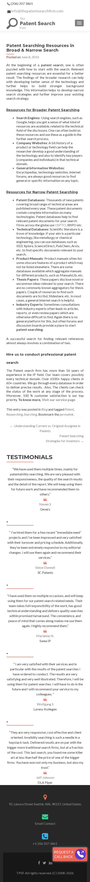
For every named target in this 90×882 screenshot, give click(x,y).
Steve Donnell (45, 567)
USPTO (60, 225)
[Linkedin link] (50, 862)
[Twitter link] (44, 862)
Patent (69, 409)
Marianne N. (45, 636)
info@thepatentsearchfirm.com (37, 11)
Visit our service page (58, 400)
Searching (30, 414)
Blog (44, 409)
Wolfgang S (45, 704)
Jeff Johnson (45, 777)
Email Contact (45, 823)
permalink (66, 414)
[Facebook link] (39, 862)
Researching (14, 414)
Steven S (45, 504)
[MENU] (79, 23)
